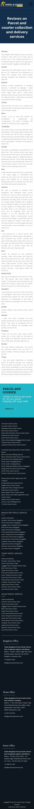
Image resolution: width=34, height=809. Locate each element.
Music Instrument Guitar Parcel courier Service (15, 457)
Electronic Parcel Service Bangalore (12, 546)
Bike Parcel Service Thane (9, 568)
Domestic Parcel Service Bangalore (12, 520)
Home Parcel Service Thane (9, 563)
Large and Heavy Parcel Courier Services (13, 445)
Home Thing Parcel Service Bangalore (12, 534)
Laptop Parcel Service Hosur (10, 625)
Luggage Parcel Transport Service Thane (13, 566)
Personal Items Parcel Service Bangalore (13, 539)
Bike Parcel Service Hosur (9, 609)
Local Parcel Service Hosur (9, 630)
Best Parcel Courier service (9, 431)
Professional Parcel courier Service (12, 483)
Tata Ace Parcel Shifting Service (11, 502)
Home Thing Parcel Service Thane (11, 575)
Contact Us (9, 409)
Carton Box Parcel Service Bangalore (12, 537)
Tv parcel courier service (9, 504)
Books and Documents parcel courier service (15, 433)
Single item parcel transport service (12, 488)
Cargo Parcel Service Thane (9, 570)
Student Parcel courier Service (10, 499)
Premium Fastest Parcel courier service (13, 473)
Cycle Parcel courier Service (9, 438)
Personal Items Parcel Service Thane (12, 580)
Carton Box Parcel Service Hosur (11, 618)
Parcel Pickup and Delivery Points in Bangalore (15, 466)
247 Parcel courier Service (9, 424)
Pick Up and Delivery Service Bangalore (13, 532)
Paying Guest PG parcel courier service (13, 468)
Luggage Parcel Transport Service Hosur (13, 606)
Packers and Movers (7, 518)
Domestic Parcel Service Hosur (10, 602)
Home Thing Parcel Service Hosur (11, 616)
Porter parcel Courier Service (10, 471)
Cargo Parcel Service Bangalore (11, 530)
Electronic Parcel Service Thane (10, 587)
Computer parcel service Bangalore (12, 541)
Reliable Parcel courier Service (10, 485)
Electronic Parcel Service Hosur (10, 627)
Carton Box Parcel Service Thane (11, 577)
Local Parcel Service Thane (9, 589)
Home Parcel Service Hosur (9, 604)
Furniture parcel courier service (11, 442)
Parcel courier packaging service (11, 461)
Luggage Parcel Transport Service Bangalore (15, 525)
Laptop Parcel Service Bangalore (11, 544)
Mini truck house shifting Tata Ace (12, 454)
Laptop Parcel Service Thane (10, 584)
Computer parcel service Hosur (10, 623)
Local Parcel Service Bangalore (10, 548)
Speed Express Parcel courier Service (12, 492)
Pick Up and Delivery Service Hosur (12, 613)
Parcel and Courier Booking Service (12, 459)
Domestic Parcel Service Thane (10, 561)
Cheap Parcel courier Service (10, 435)
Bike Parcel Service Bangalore (10, 527)
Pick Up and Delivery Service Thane (12, 573)
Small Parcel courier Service (9, 490)
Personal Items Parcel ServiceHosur (12, 620)
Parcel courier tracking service (10, 464)
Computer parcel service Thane (11, 582)
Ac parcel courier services (9, 426)
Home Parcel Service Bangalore (11, 523)
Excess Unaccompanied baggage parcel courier (16, 440)
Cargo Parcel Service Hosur (9, 611)
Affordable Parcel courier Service (11, 428)
